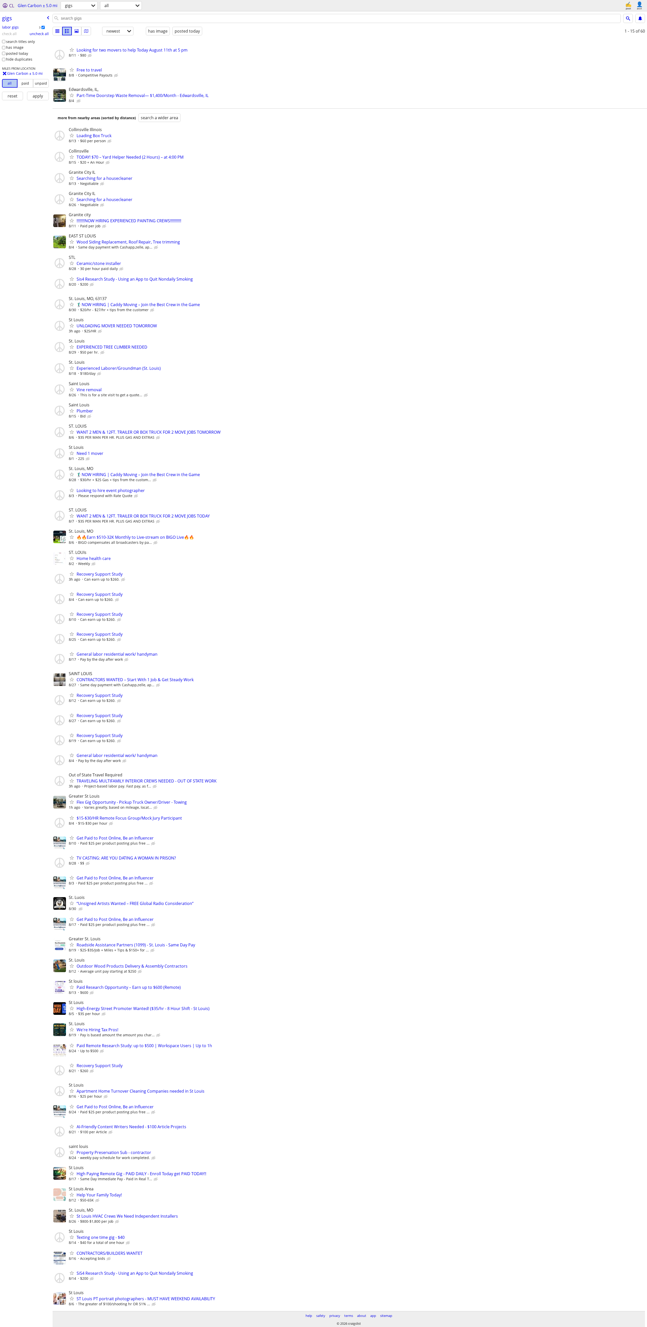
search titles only (20, 41)
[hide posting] (90, 56)
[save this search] (640, 18)
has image (15, 47)
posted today (17, 53)
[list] (57, 31)
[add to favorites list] (72, 50)
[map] (86, 31)
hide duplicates (19, 59)
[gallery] (76, 31)
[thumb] (67, 31)
